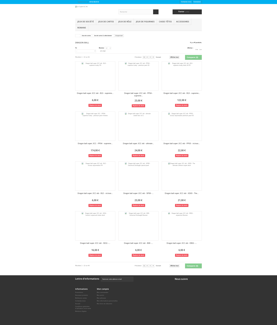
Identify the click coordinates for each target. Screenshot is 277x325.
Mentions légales (81, 311)
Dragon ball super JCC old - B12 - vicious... (95, 193)
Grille (196, 49)
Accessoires (182, 21)
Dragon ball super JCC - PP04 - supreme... (95, 143)
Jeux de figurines (145, 21)
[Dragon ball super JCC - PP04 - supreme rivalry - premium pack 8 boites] (95, 126)
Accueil (77, 304)
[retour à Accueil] (77, 35)
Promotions (79, 292)
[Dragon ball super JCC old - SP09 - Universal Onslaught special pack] (138, 176)
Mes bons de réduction (104, 304)
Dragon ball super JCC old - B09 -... (138, 243)
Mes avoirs (100, 295)
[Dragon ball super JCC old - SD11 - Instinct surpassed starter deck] (95, 225)
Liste (200, 49)
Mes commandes (102, 292)
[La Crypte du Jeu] (95, 11)
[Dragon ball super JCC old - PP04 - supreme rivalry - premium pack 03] (138, 75)
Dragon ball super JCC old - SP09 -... (138, 193)
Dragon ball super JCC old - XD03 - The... (182, 193)
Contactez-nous (186, 2)
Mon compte (103, 289)
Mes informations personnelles (107, 301)
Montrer (101, 48)
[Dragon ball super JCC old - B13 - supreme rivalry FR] (95, 75)
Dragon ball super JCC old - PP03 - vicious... (181, 143)
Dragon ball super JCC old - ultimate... (138, 143)
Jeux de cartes (106, 21)
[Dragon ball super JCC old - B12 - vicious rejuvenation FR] (95, 176)
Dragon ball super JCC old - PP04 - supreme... (138, 94)
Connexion (197, 2)
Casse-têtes (165, 21)
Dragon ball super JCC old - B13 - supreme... (95, 93)
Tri (76, 48)
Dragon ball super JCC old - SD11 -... (95, 243)
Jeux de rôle (124, 21)
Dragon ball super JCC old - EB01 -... (182, 243)
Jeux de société (85, 21)
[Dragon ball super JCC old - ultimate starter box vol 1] (138, 126)
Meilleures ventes (81, 298)
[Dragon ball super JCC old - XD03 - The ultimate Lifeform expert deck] (182, 176)
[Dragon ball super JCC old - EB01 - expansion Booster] (182, 225)
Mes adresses (101, 298)
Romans (81, 27)
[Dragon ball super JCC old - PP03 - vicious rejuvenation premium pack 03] (182, 126)
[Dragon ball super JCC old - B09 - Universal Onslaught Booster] (138, 225)
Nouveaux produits (81, 295)
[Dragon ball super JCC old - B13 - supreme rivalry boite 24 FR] (182, 75)
